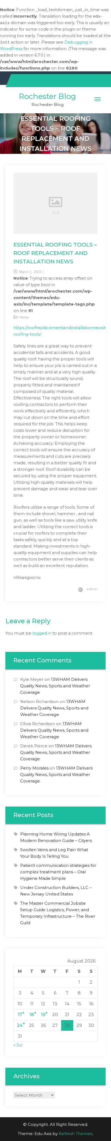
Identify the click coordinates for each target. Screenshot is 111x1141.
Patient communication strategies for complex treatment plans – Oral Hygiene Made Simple (58, 872)
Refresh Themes (75, 1133)
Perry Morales (34, 768)
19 (43, 1014)
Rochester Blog (47, 96)
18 (31, 1014)
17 (20, 1014)
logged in (41, 633)
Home (24, 317)
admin (92, 589)
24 (20, 1025)
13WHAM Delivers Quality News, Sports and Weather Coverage (55, 686)
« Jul (17, 1044)
